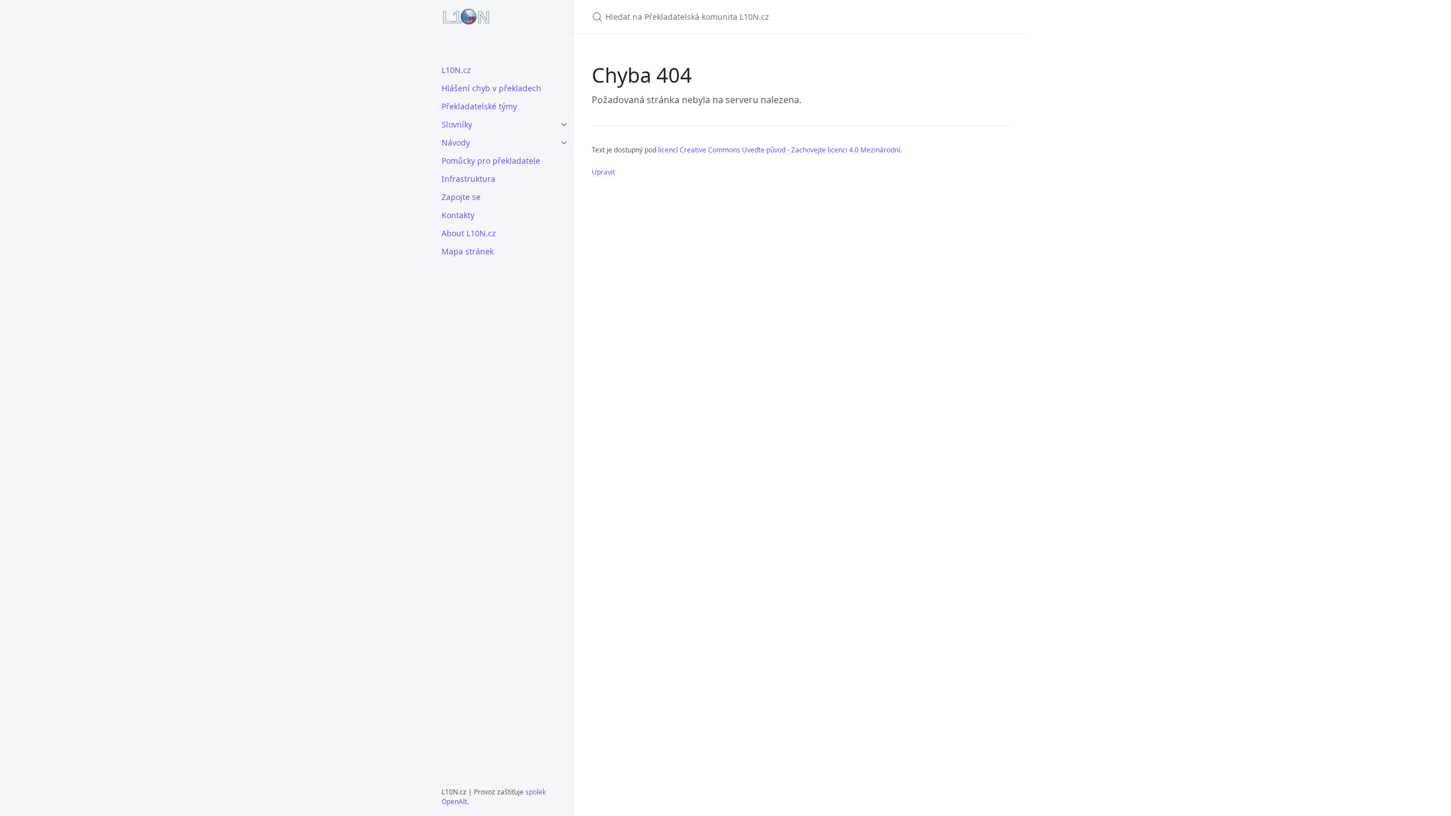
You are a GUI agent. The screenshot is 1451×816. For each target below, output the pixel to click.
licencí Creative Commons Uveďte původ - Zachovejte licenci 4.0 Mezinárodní (779, 150)
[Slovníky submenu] (564, 125)
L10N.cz (456, 70)
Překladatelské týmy (479, 106)
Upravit (603, 172)
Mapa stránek (468, 251)
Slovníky (457, 124)
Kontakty (458, 215)
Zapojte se (461, 197)
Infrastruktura (468, 178)
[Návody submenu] (564, 143)
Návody (456, 142)
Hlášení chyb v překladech (491, 88)
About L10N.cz (469, 233)
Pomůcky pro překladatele (491, 160)
